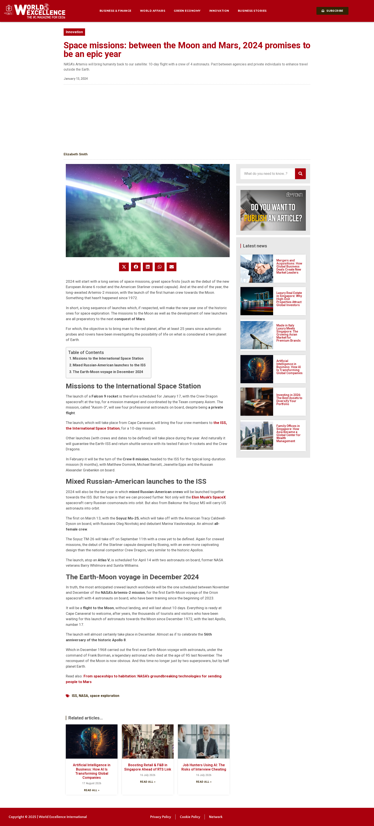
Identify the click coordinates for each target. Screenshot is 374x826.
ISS (74, 696)
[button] (124, 267)
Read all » (92, 790)
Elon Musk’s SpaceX (209, 497)
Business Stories (252, 10)
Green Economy (187, 10)
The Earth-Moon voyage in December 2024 (108, 372)
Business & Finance (115, 10)
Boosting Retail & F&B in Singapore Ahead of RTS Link (147, 767)
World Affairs (152, 10)
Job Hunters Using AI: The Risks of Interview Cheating (203, 767)
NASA (83, 696)
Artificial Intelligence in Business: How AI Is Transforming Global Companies (91, 771)
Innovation (219, 10)
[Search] (300, 173)
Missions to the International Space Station (108, 358)
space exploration (104, 696)
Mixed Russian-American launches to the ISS (109, 365)
